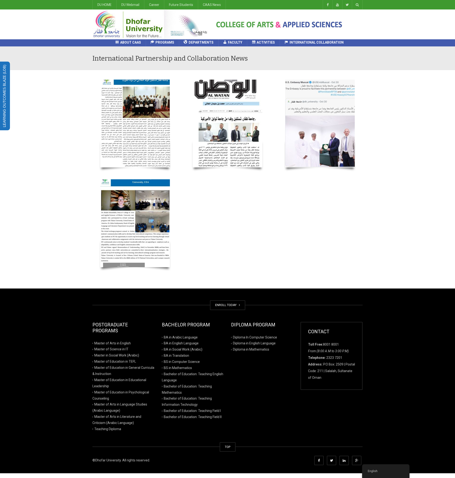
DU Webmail (130, 5)
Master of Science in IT (111, 349)
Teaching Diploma (107, 429)
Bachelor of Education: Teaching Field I (192, 411)
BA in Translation (176, 355)
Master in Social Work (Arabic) (116, 355)
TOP (227, 447)
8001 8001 (331, 344)
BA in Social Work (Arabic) (183, 349)
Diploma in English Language (254, 343)
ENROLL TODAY (226, 305)
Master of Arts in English (112, 343)
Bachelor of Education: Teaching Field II (193, 417)
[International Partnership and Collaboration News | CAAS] (151, 24)
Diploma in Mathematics (251, 349)
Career (154, 5)
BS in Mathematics (178, 368)
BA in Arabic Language (181, 337)
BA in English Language (181, 343)
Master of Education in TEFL (115, 361)
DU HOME (104, 5)
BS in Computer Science (182, 362)
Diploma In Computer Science (255, 337)
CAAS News (212, 5)
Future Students (181, 5)
